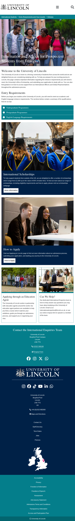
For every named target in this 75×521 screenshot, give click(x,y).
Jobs (37, 435)
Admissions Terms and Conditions (38, 504)
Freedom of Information (38, 487)
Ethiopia (50, 17)
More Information (11, 190)
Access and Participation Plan (38, 513)
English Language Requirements (19, 117)
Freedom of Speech (38, 491)
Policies (37, 440)
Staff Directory (37, 427)
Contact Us (37, 422)
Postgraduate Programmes (16, 112)
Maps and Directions (38, 414)
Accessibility (38, 478)
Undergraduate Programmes (17, 107)
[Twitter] (41, 359)
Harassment (38, 495)
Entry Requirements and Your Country (32, 17)
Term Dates (38, 431)
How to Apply (9, 260)
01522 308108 (38, 346)
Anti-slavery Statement (38, 500)
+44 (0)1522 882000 (38, 409)
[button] (57, 7)
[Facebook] (29, 359)
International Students (9, 17)
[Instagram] (34, 359)
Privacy (38, 482)
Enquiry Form (38, 352)
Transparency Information (38, 509)
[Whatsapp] (46, 359)
